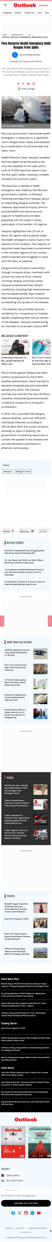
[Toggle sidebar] (7, 5)
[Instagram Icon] (26, 1213)
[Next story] (50, 621)
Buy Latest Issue (14, 1180)
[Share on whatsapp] (33, 83)
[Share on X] (23, 83)
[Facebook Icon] (13, 1213)
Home (4, 35)
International (17, 35)
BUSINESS (7, 13)
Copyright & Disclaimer (37, 1228)
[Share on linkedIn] (28, 83)
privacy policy (30, 1196)
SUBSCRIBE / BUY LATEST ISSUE (26, 1203)
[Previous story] (2, 621)
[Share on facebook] (18, 83)
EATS (40, 13)
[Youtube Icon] (39, 1213)
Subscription (12, 1175)
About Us (8, 1228)
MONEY (18, 13)
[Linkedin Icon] (32, 1213)
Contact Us (20, 1228)
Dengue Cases (23, 471)
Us (29, 35)
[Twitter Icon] (19, 1213)
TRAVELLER (29, 13)
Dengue (7, 471)
